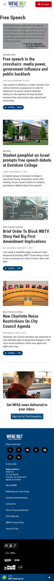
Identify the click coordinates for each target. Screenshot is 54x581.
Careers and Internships (16, 498)
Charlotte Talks (9, 55)
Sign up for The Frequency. (27, 416)
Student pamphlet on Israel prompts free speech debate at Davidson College (27, 160)
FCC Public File (12, 516)
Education (7, 151)
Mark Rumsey (8, 333)
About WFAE (11, 485)
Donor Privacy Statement (17, 510)
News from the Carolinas (13, 227)
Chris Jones (7, 80)
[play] (4, 577)
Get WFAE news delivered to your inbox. (27, 407)
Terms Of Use (12, 529)
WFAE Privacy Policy (15, 523)
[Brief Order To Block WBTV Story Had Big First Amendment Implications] (25, 208)
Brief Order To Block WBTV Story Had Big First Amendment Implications (26, 236)
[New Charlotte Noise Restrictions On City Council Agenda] (25, 293)
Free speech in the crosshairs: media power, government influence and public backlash (25, 66)
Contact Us (11, 504)
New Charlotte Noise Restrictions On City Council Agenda (20, 321)
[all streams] (50, 577)
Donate (45, 4)
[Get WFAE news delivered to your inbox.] (27, 384)
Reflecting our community (17, 492)
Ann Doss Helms (9, 248)
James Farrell (8, 172)
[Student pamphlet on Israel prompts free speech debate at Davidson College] (25, 132)
